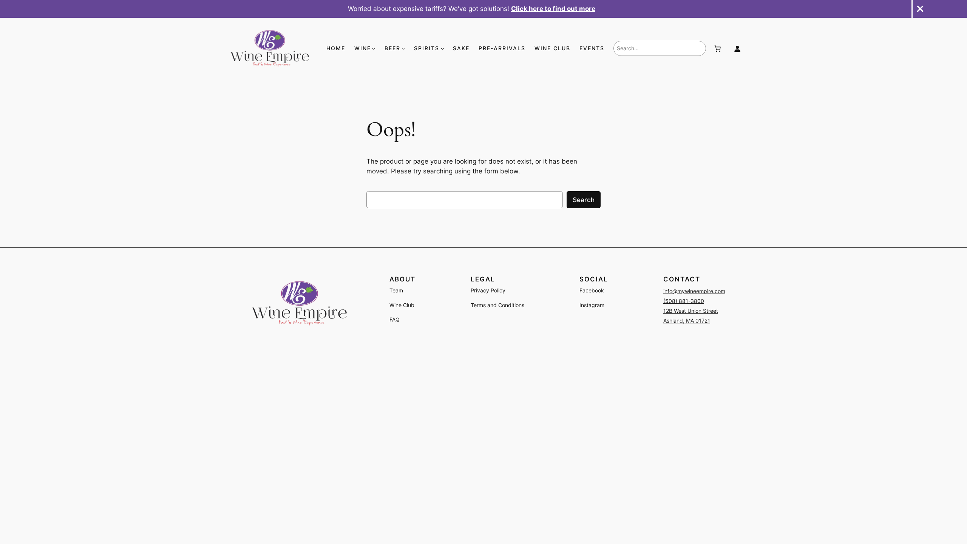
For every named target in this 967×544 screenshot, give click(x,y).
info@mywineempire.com (694, 291)
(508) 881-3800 (683, 301)
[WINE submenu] (373, 48)
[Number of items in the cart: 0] (718, 48)
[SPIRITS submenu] (442, 48)
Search (584, 200)
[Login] (737, 48)
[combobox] (659, 48)
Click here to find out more (553, 8)
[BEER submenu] (403, 48)
